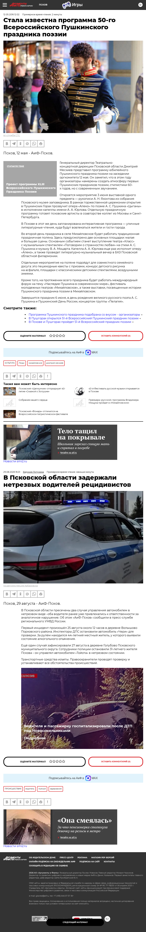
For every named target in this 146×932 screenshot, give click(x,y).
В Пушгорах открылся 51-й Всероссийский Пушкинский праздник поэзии (84, 318)
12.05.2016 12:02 (11, 14)
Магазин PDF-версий (102, 857)
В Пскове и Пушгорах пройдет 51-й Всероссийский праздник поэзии (80, 322)
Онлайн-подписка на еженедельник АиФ (52, 862)
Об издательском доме (42, 857)
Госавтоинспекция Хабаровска (20, 585)
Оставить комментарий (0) (116, 336)
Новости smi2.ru (15, 461)
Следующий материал (75, 922)
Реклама (82, 857)
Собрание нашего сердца (33, 400)
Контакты (109, 862)
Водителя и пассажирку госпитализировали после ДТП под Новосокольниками (78, 728)
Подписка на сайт (89, 862)
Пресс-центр (66, 857)
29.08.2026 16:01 (11, 472)
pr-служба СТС (11, 135)
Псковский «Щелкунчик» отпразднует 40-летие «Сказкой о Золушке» (42, 390)
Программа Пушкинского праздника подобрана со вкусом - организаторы (84, 314)
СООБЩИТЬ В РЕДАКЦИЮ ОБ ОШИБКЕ (48, 866)
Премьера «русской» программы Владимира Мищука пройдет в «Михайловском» (114, 401)
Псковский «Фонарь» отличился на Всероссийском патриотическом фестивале (43, 412)
